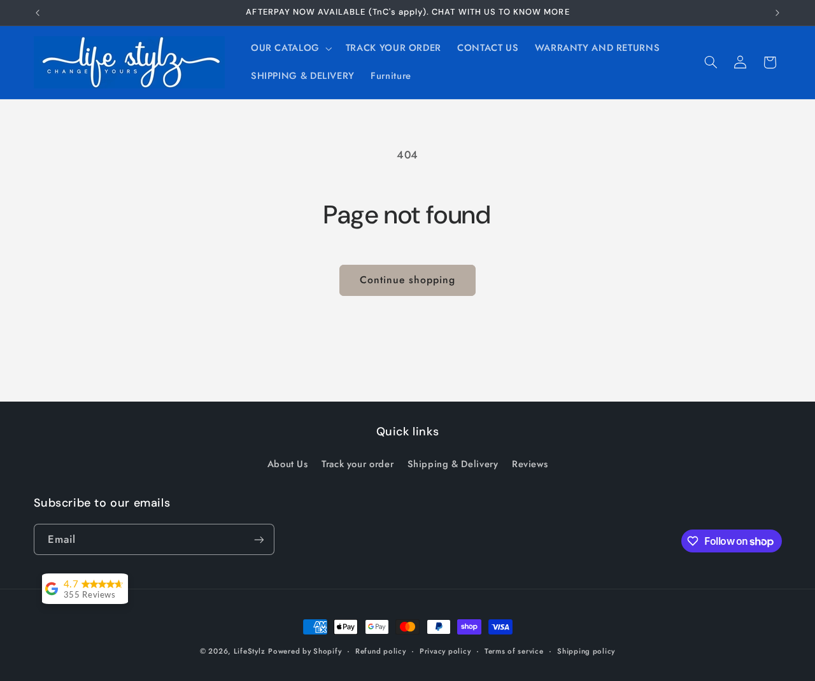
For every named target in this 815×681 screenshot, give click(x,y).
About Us (287, 463)
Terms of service (514, 651)
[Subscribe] (258, 539)
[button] (290, 48)
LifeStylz (250, 651)
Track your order (357, 463)
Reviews (530, 463)
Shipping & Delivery (453, 463)
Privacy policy (445, 651)
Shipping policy (586, 651)
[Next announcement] (777, 12)
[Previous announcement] (38, 12)
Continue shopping (408, 279)
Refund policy (380, 651)
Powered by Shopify (304, 651)
